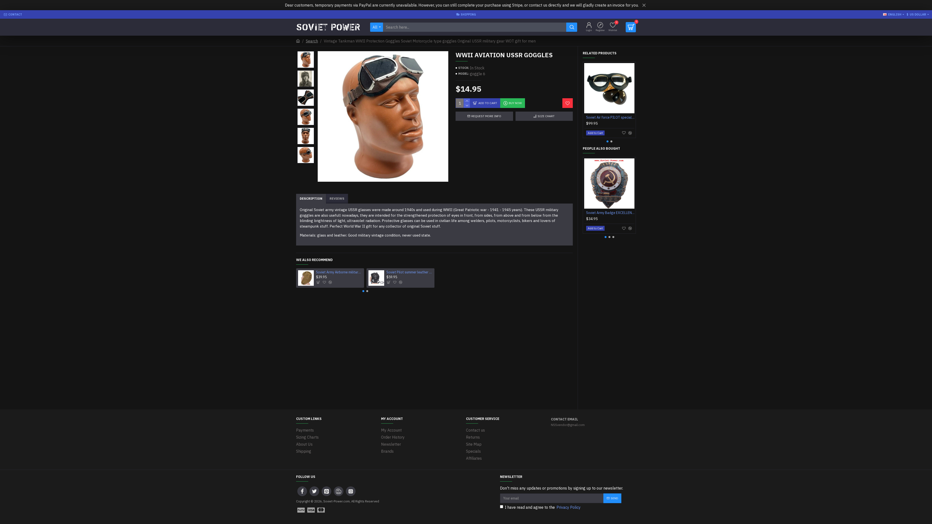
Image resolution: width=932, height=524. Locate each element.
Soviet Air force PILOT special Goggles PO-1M (610, 117)
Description (311, 198)
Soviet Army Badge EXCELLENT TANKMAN (610, 213)
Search (312, 41)
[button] (305, 52)
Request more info (486, 116)
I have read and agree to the (543, 507)
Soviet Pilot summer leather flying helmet (409, 272)
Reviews (337, 198)
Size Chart (546, 116)
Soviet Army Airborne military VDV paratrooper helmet (339, 272)
